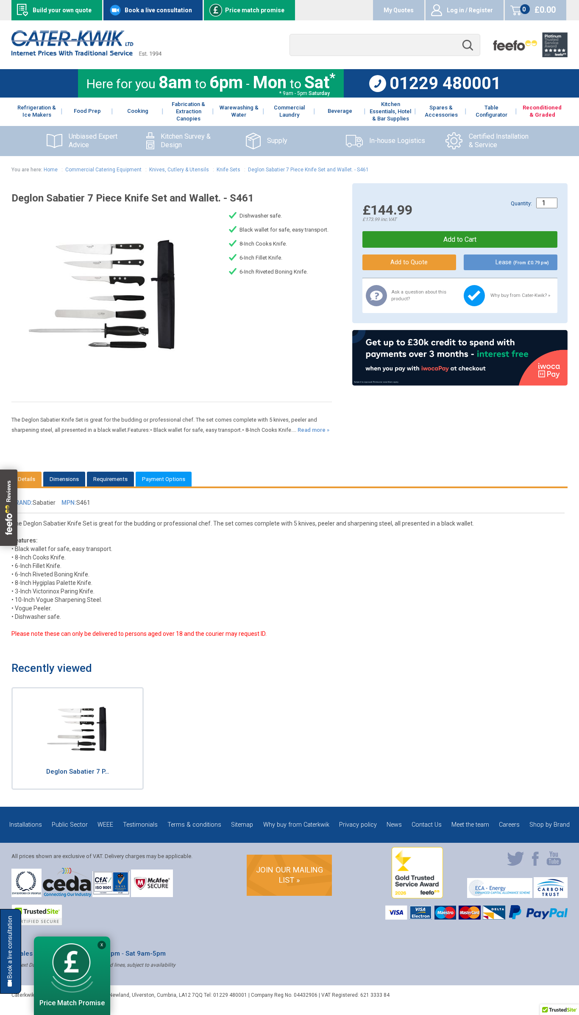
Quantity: (521, 203)
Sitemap (242, 824)
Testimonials (140, 824)
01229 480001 (445, 83)
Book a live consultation (158, 10)
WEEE (105, 824)
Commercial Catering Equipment (103, 170)
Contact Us (427, 824)
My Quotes (399, 10)
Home (51, 170)
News (394, 824)
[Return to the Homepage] (86, 54)
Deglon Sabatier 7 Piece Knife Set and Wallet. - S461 (308, 170)
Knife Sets (228, 170)
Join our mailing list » (289, 874)
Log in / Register (470, 10)
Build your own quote (62, 10)
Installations (25, 824)
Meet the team (470, 824)
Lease (522, 262)
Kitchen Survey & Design (186, 140)
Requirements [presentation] (110, 479)
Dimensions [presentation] (64, 479)
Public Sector (70, 824)
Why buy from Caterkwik (296, 824)
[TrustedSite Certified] (36, 915)
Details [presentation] (26, 479)
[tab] (26, 479)
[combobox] (385, 45)
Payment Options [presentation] (163, 479)
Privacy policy (358, 824)
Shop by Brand (549, 824)
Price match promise (254, 10)
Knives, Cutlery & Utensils (179, 170)
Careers (509, 824)
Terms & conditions (194, 824)
